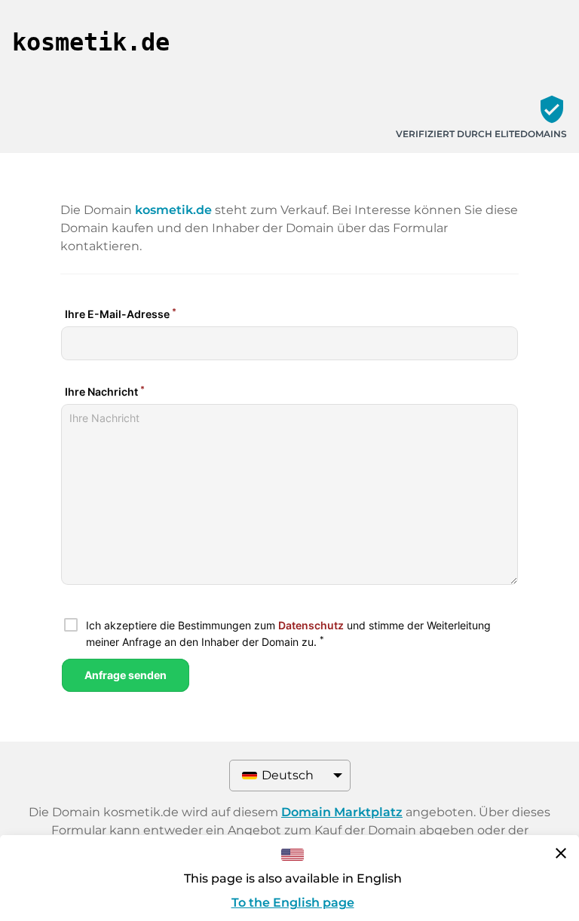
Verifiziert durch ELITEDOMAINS (481, 133)
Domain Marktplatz (342, 812)
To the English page (292, 902)
